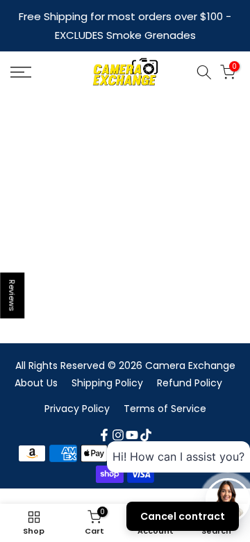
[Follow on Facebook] (104, 435)
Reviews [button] (12, 295)
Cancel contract (182, 516)
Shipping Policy (107, 383)
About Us (36, 383)
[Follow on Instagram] (118, 435)
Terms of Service (165, 409)
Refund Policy (189, 383)
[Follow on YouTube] (132, 435)
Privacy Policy (77, 409)
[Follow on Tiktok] (146, 435)
